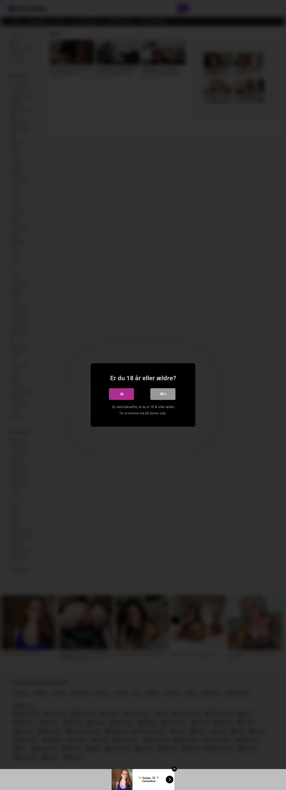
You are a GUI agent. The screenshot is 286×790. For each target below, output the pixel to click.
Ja (121, 394)
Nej (163, 394)
